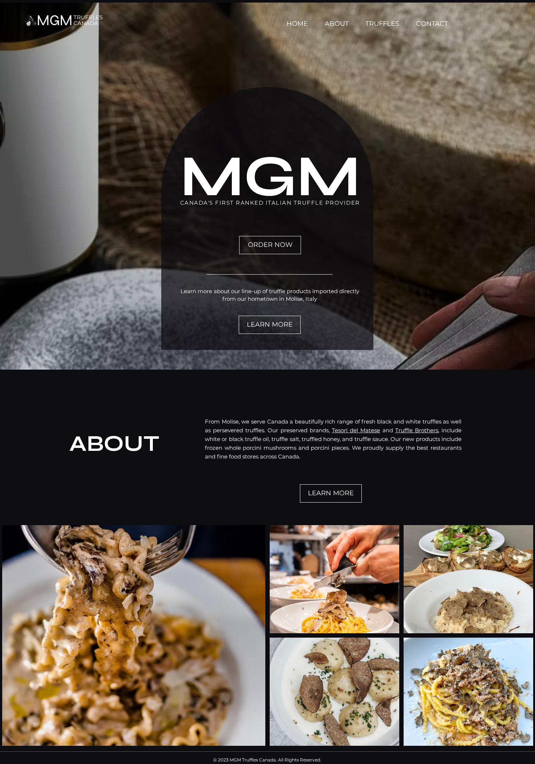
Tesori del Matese (356, 430)
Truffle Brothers (416, 430)
